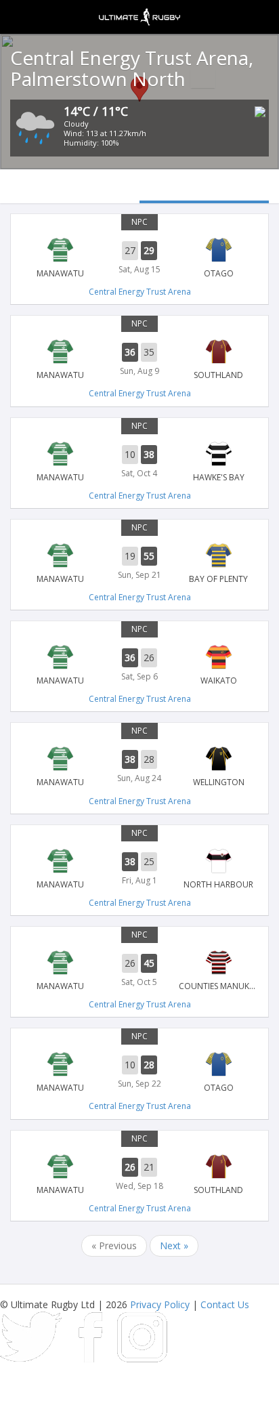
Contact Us (224, 1304)
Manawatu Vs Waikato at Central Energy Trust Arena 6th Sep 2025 (139, 665)
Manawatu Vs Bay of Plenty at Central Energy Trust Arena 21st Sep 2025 (139, 563)
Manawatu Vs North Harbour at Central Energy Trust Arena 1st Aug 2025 (139, 869)
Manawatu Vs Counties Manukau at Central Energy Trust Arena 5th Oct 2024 (139, 971)
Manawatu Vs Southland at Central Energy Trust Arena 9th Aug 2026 (139, 360)
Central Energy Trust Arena (140, 291)
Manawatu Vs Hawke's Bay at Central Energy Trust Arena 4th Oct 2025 (139, 462)
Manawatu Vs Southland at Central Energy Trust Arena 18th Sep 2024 (139, 1174)
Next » (174, 1245)
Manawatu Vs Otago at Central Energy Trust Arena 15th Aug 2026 (139, 258)
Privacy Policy (160, 1304)
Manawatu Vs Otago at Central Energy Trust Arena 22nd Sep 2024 (139, 1072)
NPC (139, 222)
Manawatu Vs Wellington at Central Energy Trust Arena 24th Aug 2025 (139, 767)
